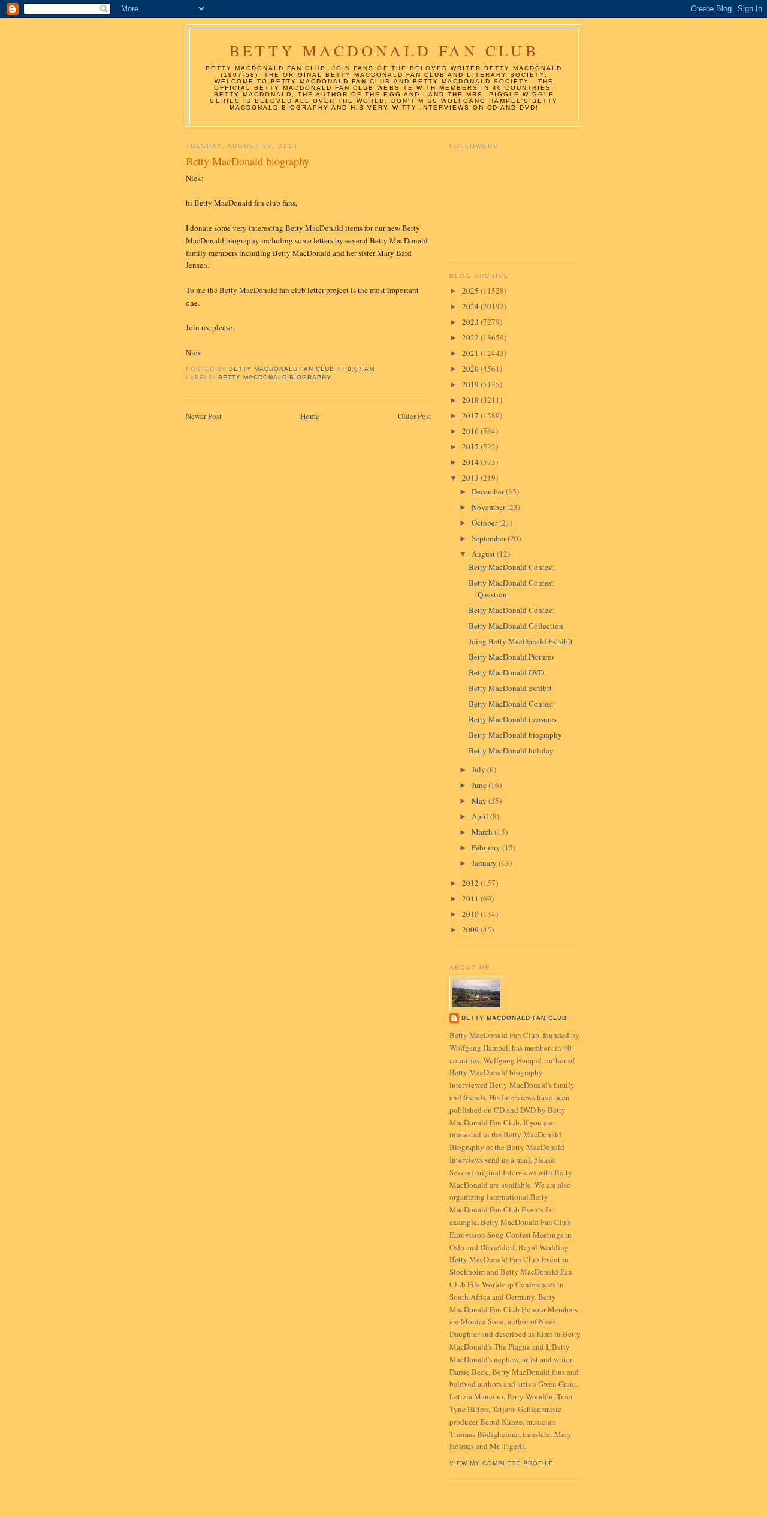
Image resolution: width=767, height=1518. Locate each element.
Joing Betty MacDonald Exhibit (521, 641)
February (487, 847)
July (479, 769)
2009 (471, 929)
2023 (471, 321)
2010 (471, 914)
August (484, 553)
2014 (471, 462)
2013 (471, 477)
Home (309, 416)
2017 (471, 415)
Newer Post (204, 416)
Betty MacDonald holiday (511, 750)
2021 (471, 353)
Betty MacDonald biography (515, 734)
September (490, 538)
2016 (471, 430)
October (485, 522)
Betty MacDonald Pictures (511, 656)
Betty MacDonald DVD (506, 672)
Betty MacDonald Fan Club (384, 50)
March (483, 831)
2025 (471, 290)
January (485, 863)
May (480, 800)
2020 (471, 368)
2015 (471, 446)
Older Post (414, 416)
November (489, 507)
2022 (471, 337)
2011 (471, 898)
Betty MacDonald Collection (516, 625)
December (489, 491)
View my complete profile (501, 1463)
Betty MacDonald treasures (513, 719)
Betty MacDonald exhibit (510, 688)
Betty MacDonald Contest (511, 567)
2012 (471, 882)
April (481, 816)
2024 (471, 306)
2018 (471, 399)
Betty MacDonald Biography (274, 377)
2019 (471, 384)
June (480, 785)
